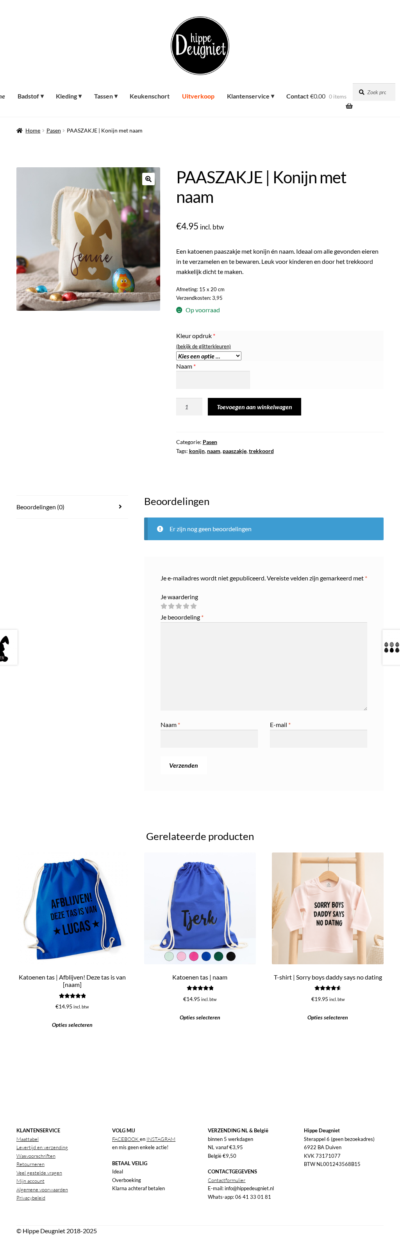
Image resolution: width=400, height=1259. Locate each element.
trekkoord (261, 451)
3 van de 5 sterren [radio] (178, 606)
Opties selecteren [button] (72, 1024)
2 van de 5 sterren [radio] (171, 606)
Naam (186, 366)
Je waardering (179, 596)
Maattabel (27, 1139)
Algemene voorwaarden (42, 1189)
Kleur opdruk (195, 335)
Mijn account (30, 1181)
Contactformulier (226, 1180)
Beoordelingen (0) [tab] (40, 506)
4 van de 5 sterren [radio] (186, 606)
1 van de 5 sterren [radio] (164, 606)
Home (32, 130)
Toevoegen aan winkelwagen (254, 406)
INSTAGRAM (160, 1139)
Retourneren (30, 1164)
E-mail (280, 724)
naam (213, 451)
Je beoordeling (182, 617)
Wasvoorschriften (35, 1156)
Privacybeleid (30, 1198)
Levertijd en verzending (42, 1147)
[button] (148, 179)
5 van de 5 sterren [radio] (193, 606)
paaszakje (234, 451)
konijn (197, 451)
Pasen (53, 130)
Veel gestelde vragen (39, 1172)
